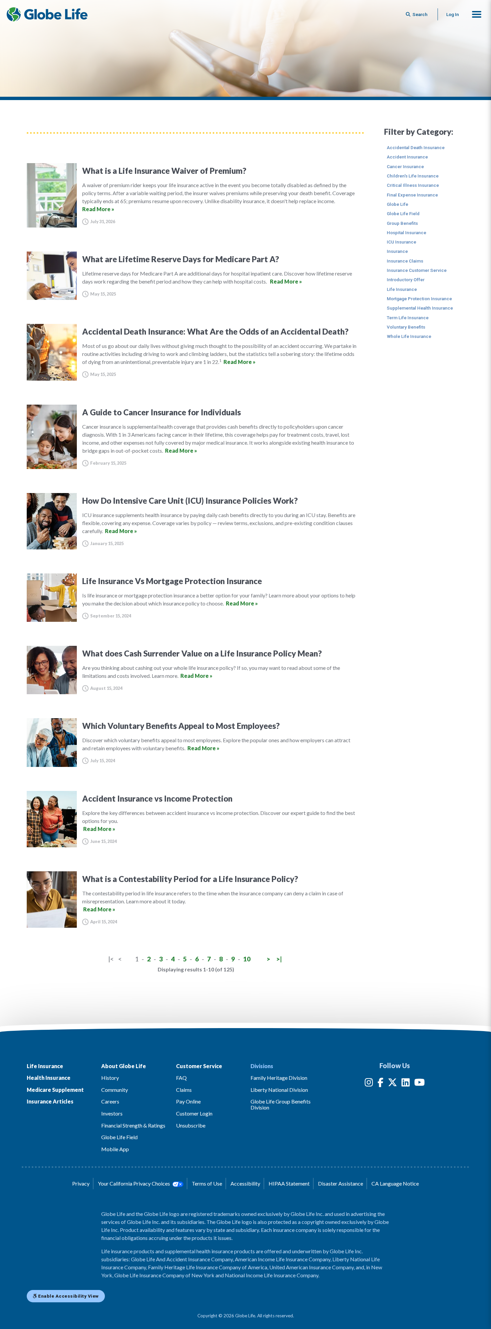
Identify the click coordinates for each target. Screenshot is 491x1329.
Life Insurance (402, 289)
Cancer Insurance (405, 166)
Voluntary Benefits (406, 327)
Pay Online (188, 1101)
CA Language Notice (395, 1183)
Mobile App (115, 1149)
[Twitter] (392, 1083)
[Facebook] (380, 1083)
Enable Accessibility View (68, 1296)
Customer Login (194, 1113)
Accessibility (245, 1183)
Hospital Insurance (406, 232)
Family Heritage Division (279, 1077)
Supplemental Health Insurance (420, 308)
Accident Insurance (407, 156)
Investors (112, 1113)
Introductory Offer (406, 279)
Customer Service (199, 1066)
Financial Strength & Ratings (133, 1125)
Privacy (81, 1183)
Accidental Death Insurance (416, 147)
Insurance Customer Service (417, 270)
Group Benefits (402, 223)
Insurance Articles (50, 1101)
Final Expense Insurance (412, 194)
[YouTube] (419, 1083)
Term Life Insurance (408, 317)
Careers (110, 1101)
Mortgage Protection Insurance (419, 298)
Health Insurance (48, 1077)
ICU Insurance (401, 242)
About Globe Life (123, 1066)
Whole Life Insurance (409, 336)
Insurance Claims (405, 261)
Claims (184, 1089)
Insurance (397, 251)
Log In (452, 14)
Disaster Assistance (340, 1183)
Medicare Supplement (55, 1089)
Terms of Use (207, 1183)
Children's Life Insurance (413, 175)
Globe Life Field (403, 213)
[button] (476, 14)
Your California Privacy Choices (134, 1183)
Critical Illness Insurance (413, 185)
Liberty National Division (279, 1089)
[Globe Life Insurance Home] (47, 14)
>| (279, 959)
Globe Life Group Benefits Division (281, 1104)
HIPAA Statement (289, 1183)
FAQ (181, 1077)
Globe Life (397, 204)
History (110, 1077)
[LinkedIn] (405, 1083)
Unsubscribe (190, 1125)
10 (247, 959)
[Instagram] (369, 1083)
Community (114, 1089)
